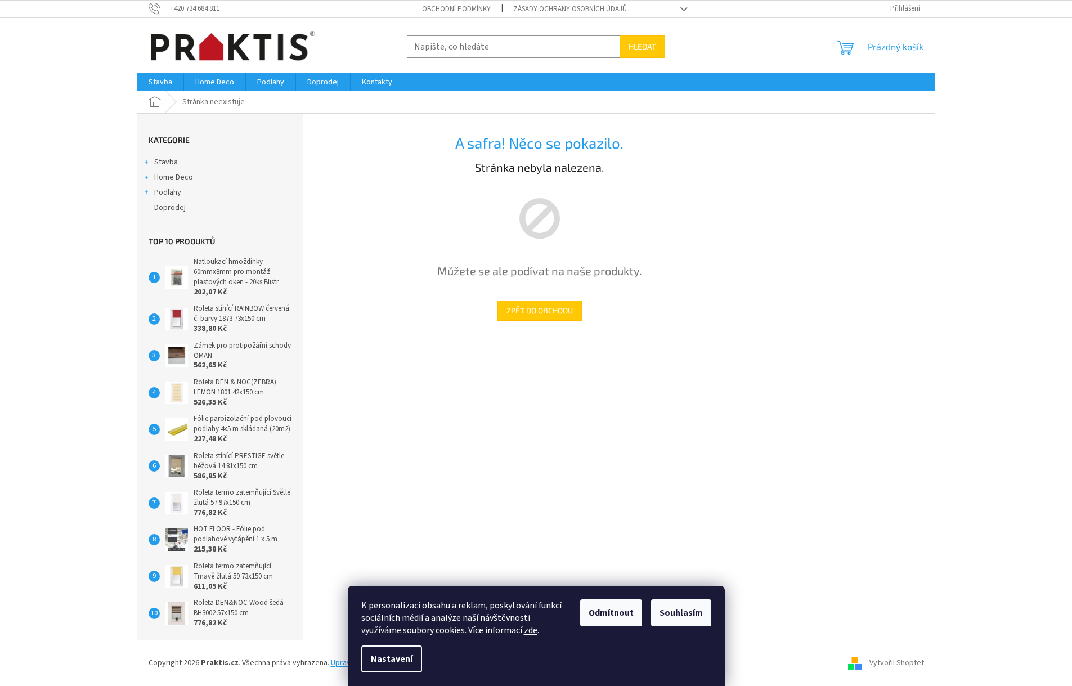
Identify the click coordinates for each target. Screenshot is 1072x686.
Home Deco (173, 177)
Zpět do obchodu (539, 310)
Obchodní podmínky (456, 9)
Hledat (642, 46)
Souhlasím (681, 613)
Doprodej (170, 207)
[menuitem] (160, 82)
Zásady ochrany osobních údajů (570, 9)
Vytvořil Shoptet (896, 663)
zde (530, 630)
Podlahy (167, 192)
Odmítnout (611, 613)
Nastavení (391, 659)
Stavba (166, 162)
